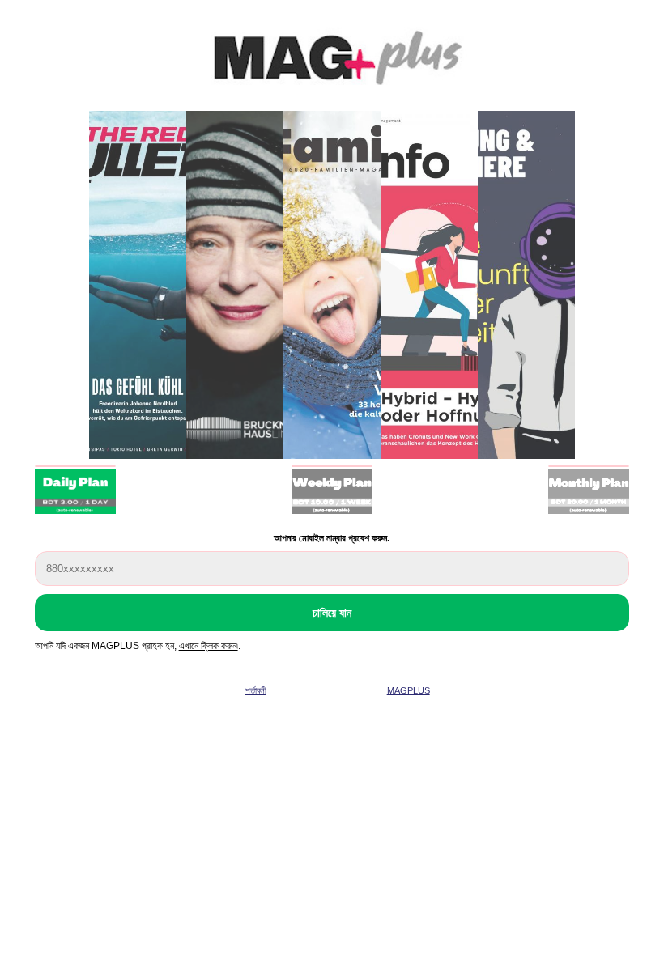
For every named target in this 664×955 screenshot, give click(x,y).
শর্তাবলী (255, 690)
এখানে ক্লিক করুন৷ (208, 646)
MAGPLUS (408, 690)
